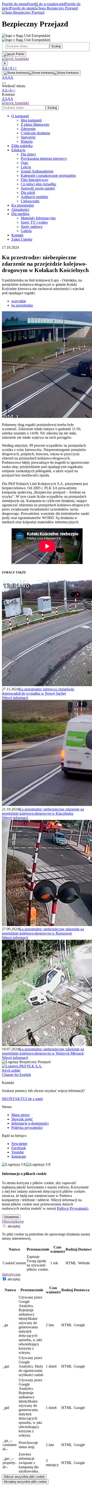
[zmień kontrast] (41, 72)
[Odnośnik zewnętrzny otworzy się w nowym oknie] (22, 1066)
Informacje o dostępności (30, 1123)
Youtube (17, 1152)
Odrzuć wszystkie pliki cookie (24, 1476)
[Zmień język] (14, 54)
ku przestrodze (22, 305)
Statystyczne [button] (11, 1274)
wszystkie (18, 301)
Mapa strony (20, 1115)
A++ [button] (13, 68)
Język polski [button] (11, 1070)
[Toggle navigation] (4, 83)
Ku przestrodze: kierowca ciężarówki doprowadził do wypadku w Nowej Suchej (38, 691)
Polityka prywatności (27, 1128)
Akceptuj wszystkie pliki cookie (25, 1481)
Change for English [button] (16, 1075)
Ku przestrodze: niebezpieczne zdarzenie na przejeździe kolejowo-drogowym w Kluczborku (43, 811)
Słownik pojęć (22, 1119)
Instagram (18, 1156)
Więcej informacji (15, 698)
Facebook (18, 1148)
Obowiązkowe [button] (13, 1221)
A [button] (3, 68)
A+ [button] (7, 68)
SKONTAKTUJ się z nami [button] (22, 1099)
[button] (15, 59)
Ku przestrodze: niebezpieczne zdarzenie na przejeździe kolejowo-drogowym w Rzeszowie (43, 931)
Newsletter (19, 1144)
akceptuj (13, 1226)
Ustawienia (11, 1217)
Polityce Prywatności (72, 1208)
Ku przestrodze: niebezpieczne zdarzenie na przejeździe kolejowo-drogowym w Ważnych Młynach (43, 1051)
